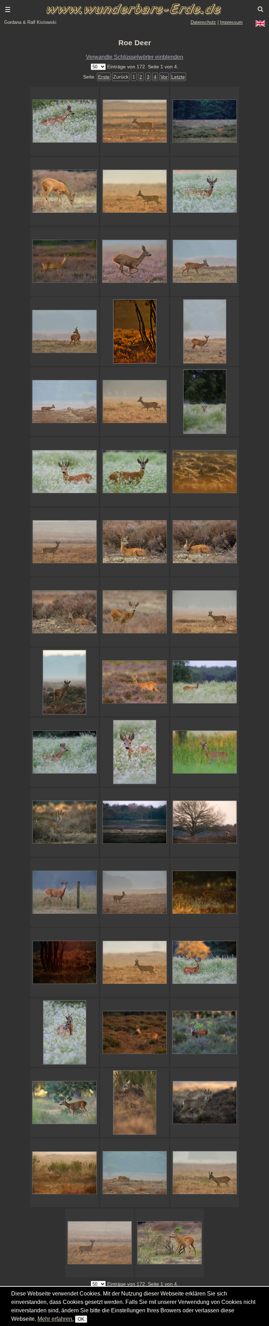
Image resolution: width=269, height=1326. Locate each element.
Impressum (231, 22)
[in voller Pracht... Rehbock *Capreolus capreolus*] (64, 471)
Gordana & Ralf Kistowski (30, 22)
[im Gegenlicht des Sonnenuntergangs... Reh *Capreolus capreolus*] (134, 331)
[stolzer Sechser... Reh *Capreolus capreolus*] (134, 401)
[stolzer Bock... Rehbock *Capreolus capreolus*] (64, 331)
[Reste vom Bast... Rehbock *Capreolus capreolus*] (204, 191)
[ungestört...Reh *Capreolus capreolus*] (64, 191)
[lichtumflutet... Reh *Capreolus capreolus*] (134, 121)
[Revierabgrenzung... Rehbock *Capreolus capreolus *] (204, 1172)
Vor (164, 77)
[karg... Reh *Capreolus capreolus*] (64, 401)
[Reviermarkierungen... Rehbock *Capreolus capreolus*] (169, 1243)
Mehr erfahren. (55, 1319)
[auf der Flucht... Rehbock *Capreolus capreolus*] (134, 261)
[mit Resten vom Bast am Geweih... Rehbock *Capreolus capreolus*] (134, 471)
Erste (104, 77)
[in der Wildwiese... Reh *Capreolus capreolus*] (204, 401)
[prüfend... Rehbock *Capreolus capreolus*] (64, 752)
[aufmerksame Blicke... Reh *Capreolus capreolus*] (204, 331)
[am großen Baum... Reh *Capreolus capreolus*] (204, 822)
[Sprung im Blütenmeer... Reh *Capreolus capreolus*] (64, 121)
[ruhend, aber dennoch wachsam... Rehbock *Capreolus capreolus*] (134, 542)
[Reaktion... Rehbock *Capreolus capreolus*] (99, 1243)
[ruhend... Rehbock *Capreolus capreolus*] (64, 612)
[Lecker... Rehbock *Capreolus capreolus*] (64, 1032)
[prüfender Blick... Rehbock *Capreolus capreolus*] (134, 752)
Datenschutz (203, 22)
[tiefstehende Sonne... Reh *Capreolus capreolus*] (64, 962)
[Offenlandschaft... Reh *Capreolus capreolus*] (134, 822)
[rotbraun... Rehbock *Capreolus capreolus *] (64, 542)
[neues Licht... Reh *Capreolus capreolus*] (204, 471)
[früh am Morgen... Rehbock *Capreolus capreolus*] (134, 191)
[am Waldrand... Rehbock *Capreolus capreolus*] (64, 1102)
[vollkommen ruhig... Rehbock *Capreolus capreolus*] (204, 261)
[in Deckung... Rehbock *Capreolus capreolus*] (204, 752)
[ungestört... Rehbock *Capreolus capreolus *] (134, 1172)
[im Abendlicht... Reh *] (134, 1032)
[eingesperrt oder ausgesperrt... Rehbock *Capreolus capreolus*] (64, 892)
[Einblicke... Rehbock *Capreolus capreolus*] (204, 1102)
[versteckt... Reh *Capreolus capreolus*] (134, 1102)
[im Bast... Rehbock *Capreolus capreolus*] (64, 822)
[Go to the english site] (260, 23)
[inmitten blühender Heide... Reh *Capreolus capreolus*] (134, 682)
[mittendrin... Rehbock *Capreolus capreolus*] (204, 682)
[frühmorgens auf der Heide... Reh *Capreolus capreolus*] (134, 892)
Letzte (178, 77)
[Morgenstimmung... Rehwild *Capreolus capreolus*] (204, 892)
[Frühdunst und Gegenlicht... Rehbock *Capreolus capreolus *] (64, 1172)
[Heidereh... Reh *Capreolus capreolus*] (64, 261)
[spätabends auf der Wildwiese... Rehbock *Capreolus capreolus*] (204, 962)
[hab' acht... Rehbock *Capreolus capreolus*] (64, 682)
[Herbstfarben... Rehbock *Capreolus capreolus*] (134, 612)
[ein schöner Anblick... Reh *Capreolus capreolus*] (204, 121)
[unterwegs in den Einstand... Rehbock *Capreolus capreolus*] (204, 612)
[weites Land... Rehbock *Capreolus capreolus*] (134, 962)
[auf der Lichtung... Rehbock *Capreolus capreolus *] (204, 1032)
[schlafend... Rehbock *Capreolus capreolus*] (204, 542)
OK (81, 1319)
